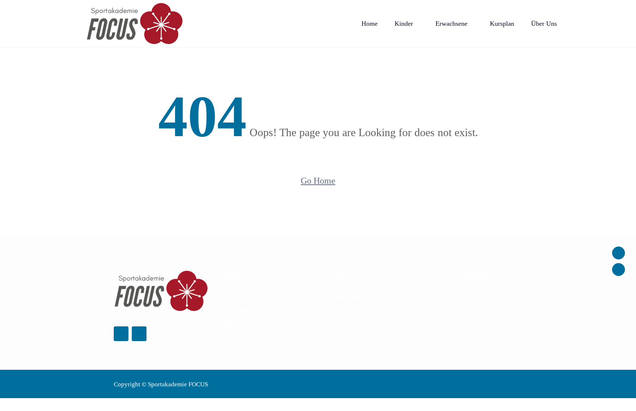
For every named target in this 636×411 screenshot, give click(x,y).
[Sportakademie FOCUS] (134, 23)
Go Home (318, 180)
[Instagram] (618, 269)
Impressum (233, 295)
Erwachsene (451, 23)
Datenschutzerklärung (247, 322)
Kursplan (502, 23)
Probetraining (236, 309)
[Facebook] (618, 253)
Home (369, 23)
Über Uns (544, 23)
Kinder (404, 23)
